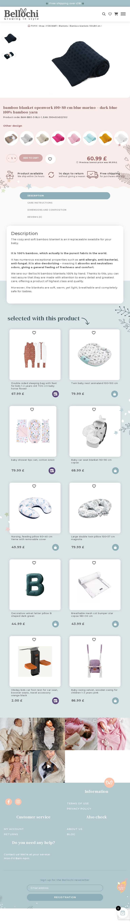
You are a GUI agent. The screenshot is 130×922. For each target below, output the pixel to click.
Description (35, 195)
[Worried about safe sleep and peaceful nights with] (16, 766)
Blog (71, 834)
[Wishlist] (110, 14)
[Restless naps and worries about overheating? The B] (114, 734)
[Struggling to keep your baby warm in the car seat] (48, 766)
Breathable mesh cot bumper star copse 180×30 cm (92, 614)
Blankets (63, 26)
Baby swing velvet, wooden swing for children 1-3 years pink (94, 691)
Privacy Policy (79, 808)
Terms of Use (78, 803)
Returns (11, 834)
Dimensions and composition (47, 210)
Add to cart (31, 158)
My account (14, 829)
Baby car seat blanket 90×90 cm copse (91, 461)
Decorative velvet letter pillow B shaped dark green (31, 614)
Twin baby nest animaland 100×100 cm (94, 383)
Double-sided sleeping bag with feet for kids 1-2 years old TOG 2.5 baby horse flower (34, 385)
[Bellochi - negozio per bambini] (23, 14)
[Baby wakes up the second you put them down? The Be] (81, 734)
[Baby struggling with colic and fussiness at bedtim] (48, 734)
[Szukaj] (104, 14)
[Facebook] (8, 801)
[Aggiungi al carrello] (114, 394)
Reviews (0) (34, 217)
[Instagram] (18, 801)
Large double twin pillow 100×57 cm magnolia (93, 538)
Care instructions (39, 202)
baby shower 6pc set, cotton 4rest (33, 459)
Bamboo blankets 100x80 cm (85, 26)
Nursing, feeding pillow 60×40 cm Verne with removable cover (31, 538)
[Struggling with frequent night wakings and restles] (16, 734)
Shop (42, 26)
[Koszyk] (116, 14)
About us (74, 829)
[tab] (65, 195)
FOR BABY (51, 26)
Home (33, 26)
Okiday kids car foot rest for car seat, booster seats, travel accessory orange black (34, 692)
